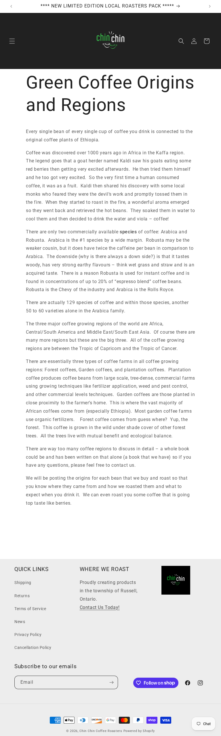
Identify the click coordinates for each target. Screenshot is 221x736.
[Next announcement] (209, 6)
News (19, 621)
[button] (12, 41)
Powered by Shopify (139, 731)
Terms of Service (30, 608)
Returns (22, 595)
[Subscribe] (111, 682)
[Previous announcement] (11, 6)
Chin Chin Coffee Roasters (100, 731)
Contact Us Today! (100, 607)
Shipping (22, 582)
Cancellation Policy (32, 647)
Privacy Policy (27, 634)
